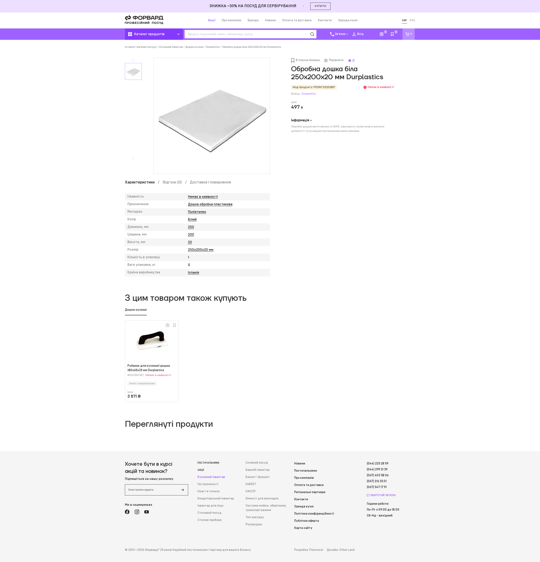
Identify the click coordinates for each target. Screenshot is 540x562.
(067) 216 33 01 (377, 481)
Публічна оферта (306, 520)
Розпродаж (254, 524)
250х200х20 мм (200, 250)
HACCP (251, 491)
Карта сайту (303, 528)
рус (412, 20)
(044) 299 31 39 (377, 469)
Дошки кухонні (194, 47)
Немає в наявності (203, 196)
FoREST (251, 484)
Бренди (253, 20)
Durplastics (213, 47)
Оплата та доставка (297, 20)
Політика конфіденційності (314, 513)
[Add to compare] (167, 325)
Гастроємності (208, 484)
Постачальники (208, 463)
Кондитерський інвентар (215, 498)
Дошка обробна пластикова (210, 204)
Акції (211, 20)
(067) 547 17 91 (377, 487)
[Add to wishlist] (174, 325)
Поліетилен (197, 212)
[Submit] (182, 489)
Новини (270, 20)
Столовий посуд (209, 512)
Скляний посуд (257, 462)
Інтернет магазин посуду (141, 47)
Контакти (325, 20)
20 (190, 242)
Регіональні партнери (309, 492)
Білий (192, 219)
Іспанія (193, 272)
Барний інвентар (258, 469)
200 (191, 234)
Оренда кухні (348, 20)
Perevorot (316, 550)
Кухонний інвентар (171, 47)
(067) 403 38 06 (378, 475)
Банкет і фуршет (258, 477)
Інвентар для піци (210, 505)
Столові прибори (209, 520)
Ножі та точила (208, 491)
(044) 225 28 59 (377, 463)
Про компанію (231, 20)
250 (191, 227)
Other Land (347, 550)
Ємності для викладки (262, 498)
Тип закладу (255, 517)
